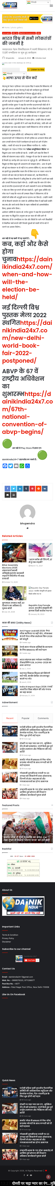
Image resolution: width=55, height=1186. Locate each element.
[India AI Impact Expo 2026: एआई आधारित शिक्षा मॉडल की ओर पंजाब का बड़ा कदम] (10, 690)
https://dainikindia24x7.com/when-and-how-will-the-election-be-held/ (27, 278)
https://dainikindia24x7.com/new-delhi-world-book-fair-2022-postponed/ (27, 342)
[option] (27, 827)
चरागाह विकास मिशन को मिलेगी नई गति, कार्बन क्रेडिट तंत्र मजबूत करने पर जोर (35, 676)
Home (7, 27)
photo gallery (17, 27)
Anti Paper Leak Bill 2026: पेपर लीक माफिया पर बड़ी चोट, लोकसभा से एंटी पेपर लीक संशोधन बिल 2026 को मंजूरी (36, 635)
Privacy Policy (8, 938)
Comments (43, 718)
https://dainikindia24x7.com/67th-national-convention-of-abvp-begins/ (27, 413)
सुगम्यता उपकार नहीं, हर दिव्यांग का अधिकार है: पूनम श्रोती (13, 605)
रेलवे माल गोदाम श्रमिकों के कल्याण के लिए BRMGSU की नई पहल (36, 648)
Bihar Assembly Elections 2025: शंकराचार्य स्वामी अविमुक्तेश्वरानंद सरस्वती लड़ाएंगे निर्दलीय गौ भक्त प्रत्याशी (13, 572)
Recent (9, 718)
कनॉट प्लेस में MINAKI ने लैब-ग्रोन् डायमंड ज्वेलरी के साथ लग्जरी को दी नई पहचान (36, 762)
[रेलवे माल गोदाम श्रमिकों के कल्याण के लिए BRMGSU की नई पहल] (10, 651)
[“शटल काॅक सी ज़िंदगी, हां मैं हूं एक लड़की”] (41, 550)
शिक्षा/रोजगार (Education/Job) (27, 33)
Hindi (9, 73)
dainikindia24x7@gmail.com (21, 977)
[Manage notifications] (48, 1177)
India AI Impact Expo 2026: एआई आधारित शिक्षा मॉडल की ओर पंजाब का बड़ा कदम (36, 689)
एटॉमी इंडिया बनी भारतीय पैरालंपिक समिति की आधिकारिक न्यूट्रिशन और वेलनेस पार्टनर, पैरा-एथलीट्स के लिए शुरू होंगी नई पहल (36, 731)
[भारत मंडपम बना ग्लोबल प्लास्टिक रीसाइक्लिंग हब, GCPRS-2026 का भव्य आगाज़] (10, 663)
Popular (25, 718)
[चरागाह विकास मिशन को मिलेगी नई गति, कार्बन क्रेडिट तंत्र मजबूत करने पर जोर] (10, 677)
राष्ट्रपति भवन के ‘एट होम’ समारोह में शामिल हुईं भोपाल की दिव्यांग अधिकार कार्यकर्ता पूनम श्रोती (36, 792)
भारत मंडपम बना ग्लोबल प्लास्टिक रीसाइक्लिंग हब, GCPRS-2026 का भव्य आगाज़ (35, 662)
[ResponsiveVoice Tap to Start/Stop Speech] (11, 69)
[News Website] (9, 5)
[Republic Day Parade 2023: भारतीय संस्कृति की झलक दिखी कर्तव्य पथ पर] (41, 594)
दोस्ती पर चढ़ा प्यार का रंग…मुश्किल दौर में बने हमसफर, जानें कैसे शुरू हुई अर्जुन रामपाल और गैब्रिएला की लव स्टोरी (36, 747)
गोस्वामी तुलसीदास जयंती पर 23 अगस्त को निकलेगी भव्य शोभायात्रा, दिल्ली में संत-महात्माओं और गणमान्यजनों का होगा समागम (36, 777)
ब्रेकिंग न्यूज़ (15, 33)
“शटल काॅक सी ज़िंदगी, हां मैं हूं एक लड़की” (40, 561)
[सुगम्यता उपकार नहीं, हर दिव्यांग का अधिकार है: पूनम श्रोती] (14, 593)
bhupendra (10, 58)
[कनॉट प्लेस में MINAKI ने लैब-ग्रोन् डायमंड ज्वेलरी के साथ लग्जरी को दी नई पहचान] (10, 763)
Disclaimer (6, 942)
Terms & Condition (10, 935)
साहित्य (38, 33)
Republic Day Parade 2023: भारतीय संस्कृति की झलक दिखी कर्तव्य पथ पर (40, 608)
